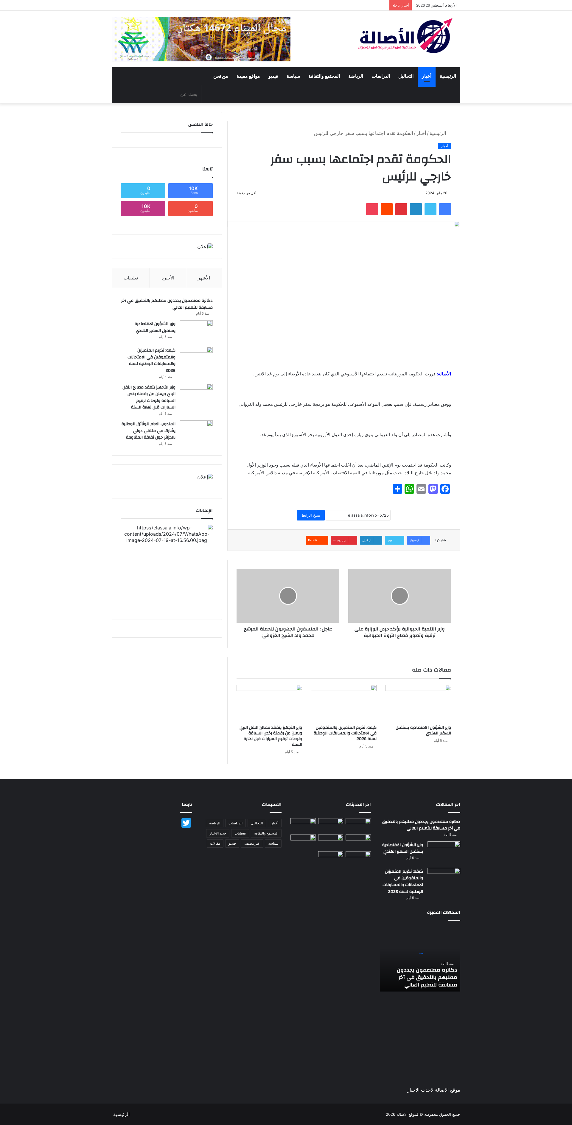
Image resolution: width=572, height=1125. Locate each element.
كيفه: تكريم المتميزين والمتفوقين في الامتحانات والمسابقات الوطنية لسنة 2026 (345, 733)
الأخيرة (167, 278)
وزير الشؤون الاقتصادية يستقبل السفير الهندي (423, 730)
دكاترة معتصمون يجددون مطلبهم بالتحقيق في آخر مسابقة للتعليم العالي (167, 304)
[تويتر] (430, 209)
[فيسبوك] (445, 209)
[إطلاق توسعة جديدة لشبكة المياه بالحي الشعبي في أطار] (330, 842)
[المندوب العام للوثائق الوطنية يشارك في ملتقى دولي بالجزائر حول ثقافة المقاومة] (196, 431)
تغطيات (240, 833)
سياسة (293, 76)
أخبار (426, 76)
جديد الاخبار (217, 833)
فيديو (273, 76)
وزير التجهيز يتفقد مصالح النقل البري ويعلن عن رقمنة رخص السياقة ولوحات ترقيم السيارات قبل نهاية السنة (271, 736)
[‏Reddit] (387, 209)
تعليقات (131, 278)
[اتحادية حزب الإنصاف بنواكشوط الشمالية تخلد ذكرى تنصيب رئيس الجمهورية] (358, 858)
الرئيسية (448, 76)
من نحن (220, 76)
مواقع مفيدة (248, 76)
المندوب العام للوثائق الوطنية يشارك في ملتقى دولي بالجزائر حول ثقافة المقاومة (148, 430)
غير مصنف (252, 843)
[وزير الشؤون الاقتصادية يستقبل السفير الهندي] (418, 703)
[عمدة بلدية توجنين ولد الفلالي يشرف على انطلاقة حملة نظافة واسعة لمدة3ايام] (330, 858)
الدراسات (381, 76)
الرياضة (355, 76)
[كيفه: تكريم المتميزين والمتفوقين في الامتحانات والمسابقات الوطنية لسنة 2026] (344, 703)
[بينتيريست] (401, 209)
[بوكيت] (372, 209)
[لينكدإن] (416, 209)
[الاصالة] (405, 35)
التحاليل (406, 76)
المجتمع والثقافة (324, 76)
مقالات (215, 843)
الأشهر (204, 278)
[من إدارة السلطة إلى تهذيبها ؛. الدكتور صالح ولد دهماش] (303, 842)
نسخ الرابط (310, 515)
